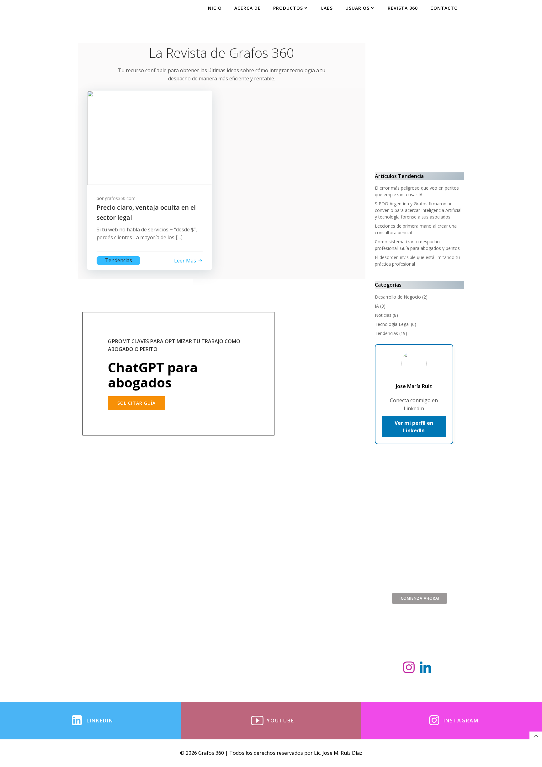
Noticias (383, 315)
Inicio (214, 8)
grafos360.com (120, 198)
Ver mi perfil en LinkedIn (414, 426)
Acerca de (247, 8)
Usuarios (357, 8)
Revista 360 (403, 8)
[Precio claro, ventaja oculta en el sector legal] (149, 137)
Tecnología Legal (392, 324)
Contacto (444, 8)
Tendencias (118, 260)
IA (377, 306)
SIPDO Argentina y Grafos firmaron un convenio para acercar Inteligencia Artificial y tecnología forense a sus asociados (418, 210)
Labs (327, 8)
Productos (288, 8)
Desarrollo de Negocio (398, 297)
